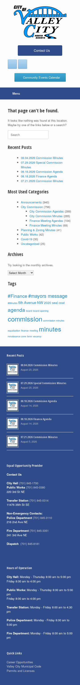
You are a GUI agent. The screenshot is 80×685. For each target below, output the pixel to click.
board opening (40, 310)
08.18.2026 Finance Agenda (39, 176)
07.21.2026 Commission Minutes (42, 181)
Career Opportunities (20, 662)
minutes (50, 328)
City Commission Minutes (46, 216)
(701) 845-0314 (38, 500)
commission (25, 318)
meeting (34, 330)
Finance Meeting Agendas (46, 220)
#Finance (17, 295)
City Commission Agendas (47, 211)
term (29, 336)
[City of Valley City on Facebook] (12, 64)
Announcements (31, 202)
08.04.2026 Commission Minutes (42, 158)
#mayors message (47, 295)
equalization (14, 330)
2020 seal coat (54, 302)
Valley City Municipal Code (24, 666)
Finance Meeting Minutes (46, 225)
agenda (16, 309)
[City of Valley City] (40, 22)
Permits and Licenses (21, 671)
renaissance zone (17, 336)
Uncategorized (30, 244)
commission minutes (53, 320)
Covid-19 (26, 239)
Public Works (29, 234)
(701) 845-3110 (42, 518)
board (29, 310)
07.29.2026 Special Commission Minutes (43, 383)
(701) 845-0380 (35, 487)
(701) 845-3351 (39, 530)
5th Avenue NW (30, 302)
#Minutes (12, 303)
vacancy (37, 336)
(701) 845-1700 (28, 483)
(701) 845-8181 (30, 544)
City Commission (32, 207)
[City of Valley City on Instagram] (22, 64)
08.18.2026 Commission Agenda (42, 171)
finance (25, 330)
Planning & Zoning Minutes (38, 230)
